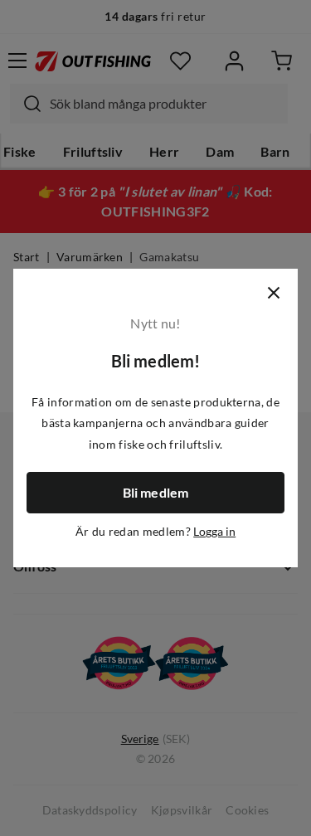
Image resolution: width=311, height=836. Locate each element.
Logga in (214, 531)
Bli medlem (156, 492)
